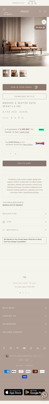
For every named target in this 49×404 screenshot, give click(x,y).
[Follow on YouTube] (24, 348)
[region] (24, 282)
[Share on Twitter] (15, 118)
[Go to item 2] (14, 73)
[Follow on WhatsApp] (44, 348)
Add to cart (24, 163)
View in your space (21, 87)
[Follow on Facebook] (4, 348)
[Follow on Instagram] (10, 348)
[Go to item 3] (23, 73)
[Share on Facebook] (12, 118)
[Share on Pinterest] (19, 118)
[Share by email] (23, 118)
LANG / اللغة (23, 360)
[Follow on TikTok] (31, 348)
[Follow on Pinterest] (17, 348)
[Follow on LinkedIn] (38, 348)
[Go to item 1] (6, 73)
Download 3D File (24, 96)
